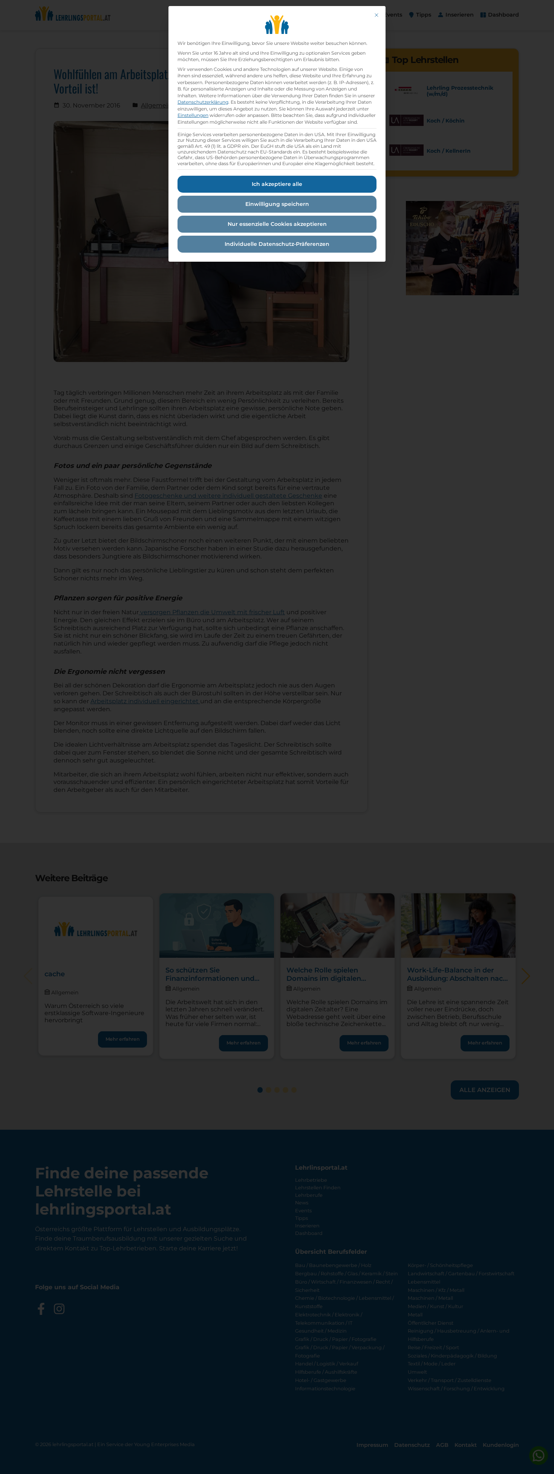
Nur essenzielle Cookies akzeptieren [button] (277, 224)
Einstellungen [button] (193, 115)
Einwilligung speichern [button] (277, 204)
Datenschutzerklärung (203, 102)
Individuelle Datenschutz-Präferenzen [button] (277, 244)
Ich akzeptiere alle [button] (277, 184)
